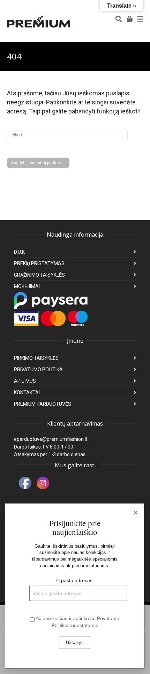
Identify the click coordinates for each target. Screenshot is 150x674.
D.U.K (19, 252)
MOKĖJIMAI (27, 286)
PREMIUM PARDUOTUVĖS (42, 404)
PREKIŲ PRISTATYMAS (39, 263)
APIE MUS (25, 381)
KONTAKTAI (27, 392)
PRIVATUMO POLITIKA (38, 369)
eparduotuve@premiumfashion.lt (51, 439)
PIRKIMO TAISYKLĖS (36, 358)
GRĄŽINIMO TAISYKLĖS (39, 275)
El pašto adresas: (74, 580)
